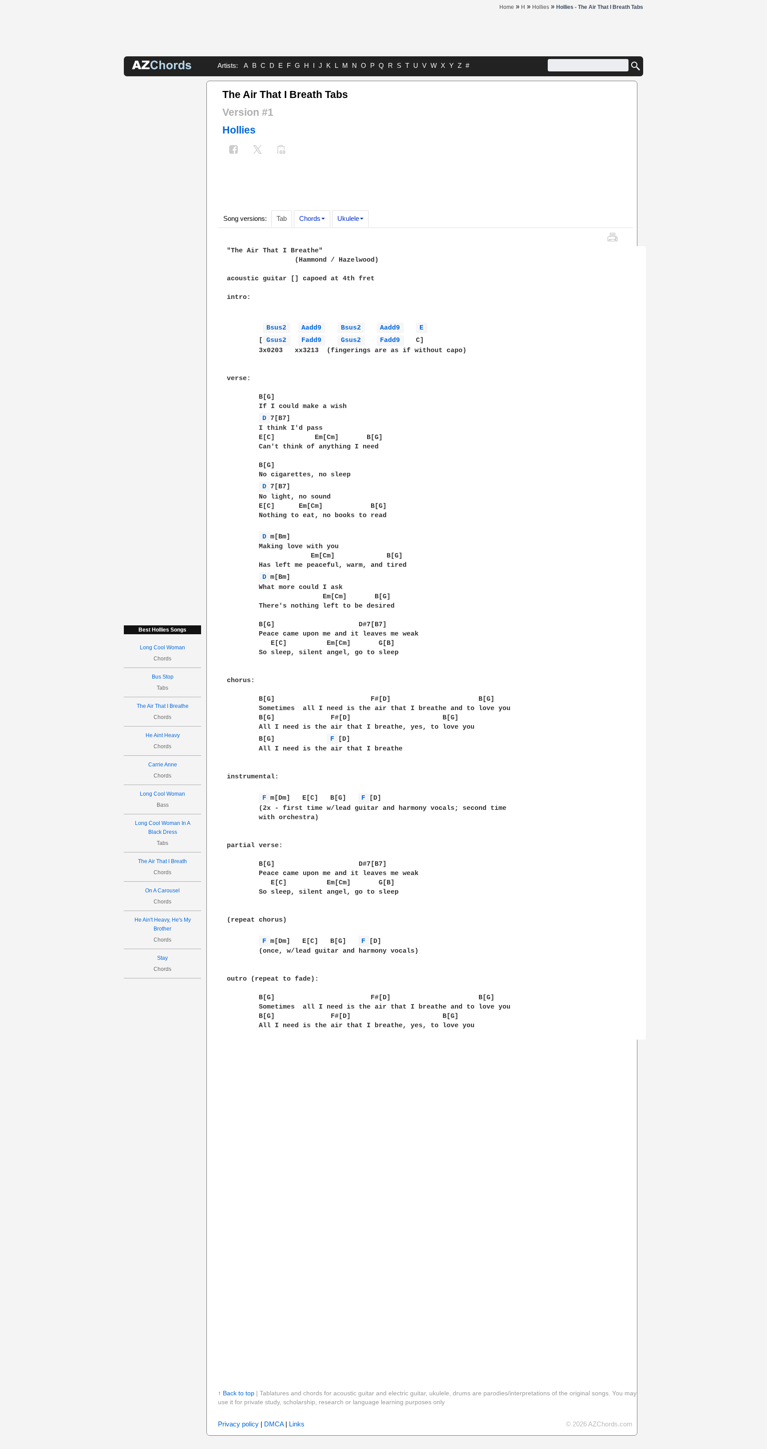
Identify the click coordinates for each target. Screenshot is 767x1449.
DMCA (274, 1424)
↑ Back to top (236, 1393)
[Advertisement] (162, 214)
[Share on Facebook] (233, 150)
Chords (309, 218)
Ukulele (348, 218)
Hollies (239, 130)
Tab (282, 218)
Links (296, 1424)
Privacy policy (238, 1424)
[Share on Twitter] (257, 150)
